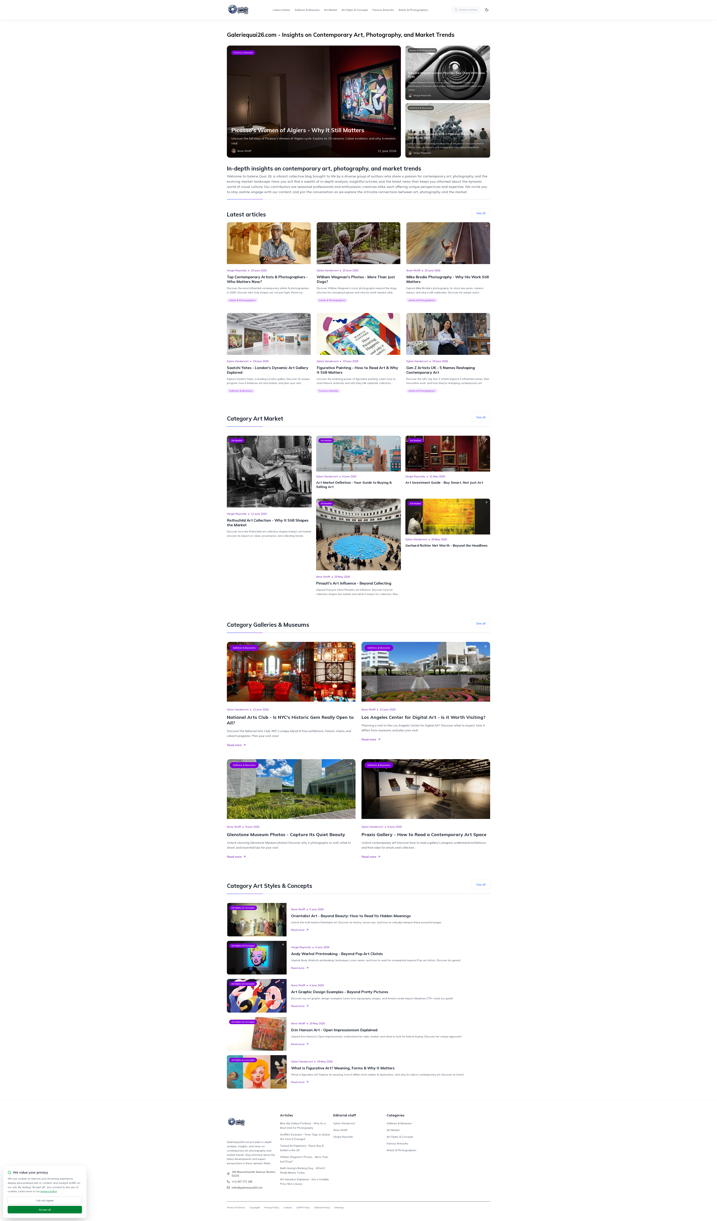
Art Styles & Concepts (355, 10)
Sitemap (339, 1207)
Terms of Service (236, 1207)
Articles (286, 1115)
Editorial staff (344, 1115)
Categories (395, 1115)
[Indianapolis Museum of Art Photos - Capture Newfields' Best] (447, 130)
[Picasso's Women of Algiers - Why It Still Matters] (314, 102)
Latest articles (281, 10)
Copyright (254, 1207)
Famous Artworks (383, 10)
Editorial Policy (322, 1207)
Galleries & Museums (307, 10)
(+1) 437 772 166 (242, 1181)
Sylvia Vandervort (327, 270)
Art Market (330, 10)
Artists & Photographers (413, 10)
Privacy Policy (271, 1207)
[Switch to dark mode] (486, 9)
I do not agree (45, 1200)
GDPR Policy (303, 1207)
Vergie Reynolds (237, 270)
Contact (287, 1207)
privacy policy (49, 1191)
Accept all (45, 1209)
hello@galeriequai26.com (247, 1187)
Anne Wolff (413, 270)
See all (480, 213)
